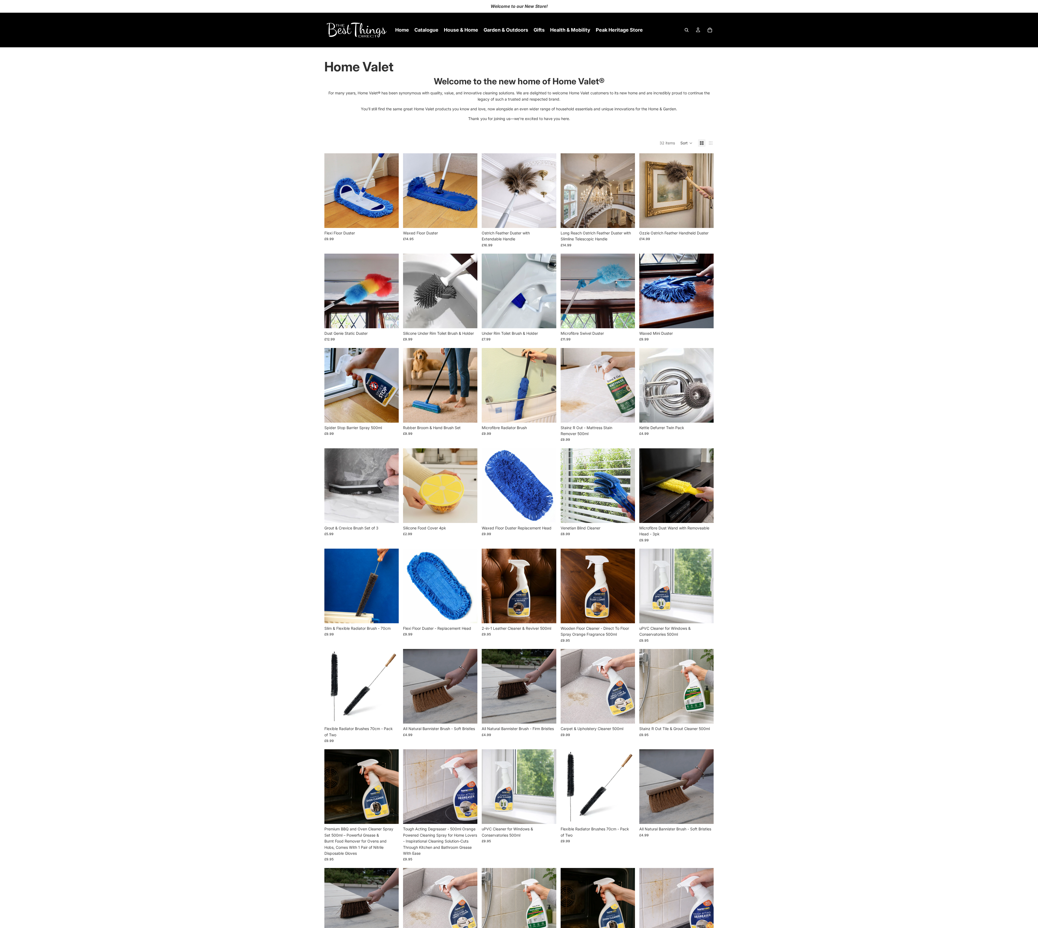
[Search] (687, 30)
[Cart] (710, 30)
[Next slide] (390, 191)
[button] (686, 143)
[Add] (390, 219)
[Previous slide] (332, 191)
